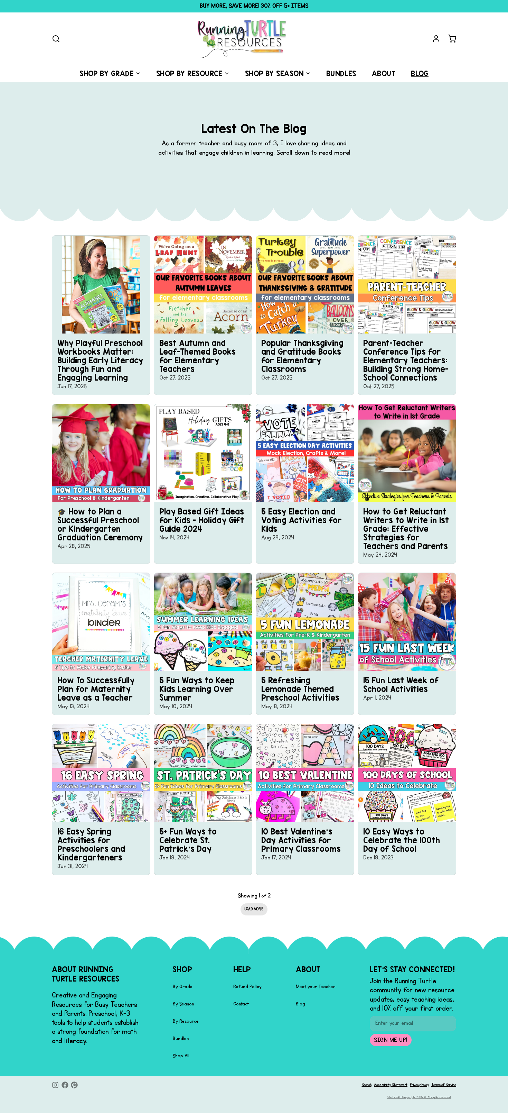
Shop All (181, 1056)
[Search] (56, 39)
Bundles (181, 1038)
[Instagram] (55, 1085)
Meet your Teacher (315, 986)
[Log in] (433, 39)
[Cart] (449, 39)
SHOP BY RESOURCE (189, 73)
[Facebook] (65, 1085)
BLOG (420, 73)
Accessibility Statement (390, 1085)
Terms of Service (443, 1085)
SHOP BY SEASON (274, 73)
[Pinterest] (74, 1085)
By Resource (186, 1021)
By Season (183, 1004)
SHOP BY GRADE (106, 73)
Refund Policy (247, 986)
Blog (300, 1004)
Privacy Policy (419, 1085)
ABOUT (383, 73)
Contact (241, 1004)
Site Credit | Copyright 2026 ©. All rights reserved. (419, 1097)
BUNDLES (341, 73)
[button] (254, 909)
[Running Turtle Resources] (242, 39)
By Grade (182, 986)
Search (366, 1085)
